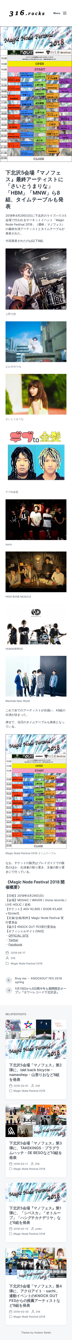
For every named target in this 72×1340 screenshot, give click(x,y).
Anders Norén (42, 1332)
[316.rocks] (27, 13)
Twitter (13, 940)
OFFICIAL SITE (18, 935)
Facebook (15, 944)
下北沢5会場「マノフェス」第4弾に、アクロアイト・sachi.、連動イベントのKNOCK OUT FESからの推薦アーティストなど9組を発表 (35, 1296)
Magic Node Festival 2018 (26, 963)
